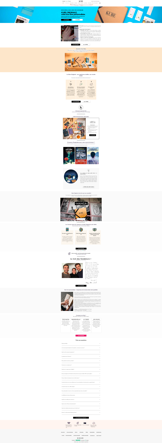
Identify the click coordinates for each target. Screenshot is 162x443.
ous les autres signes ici (89, 5)
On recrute (63, 435)
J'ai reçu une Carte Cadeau (70, 432)
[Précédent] (61, 209)
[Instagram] (79, 438)
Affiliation (87, 432)
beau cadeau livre (81, 4)
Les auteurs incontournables (77, 435)
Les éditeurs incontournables (85, 435)
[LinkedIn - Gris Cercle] (82, 438)
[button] (77, 40)
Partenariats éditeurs (92, 432)
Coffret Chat (90, 4)
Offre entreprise (81, 432)
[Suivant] (100, 209)
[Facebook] (77, 438)
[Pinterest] (81, 438)
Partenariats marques (98, 432)
